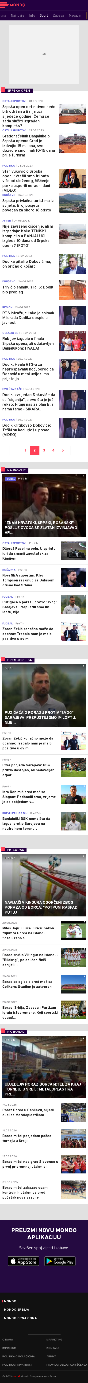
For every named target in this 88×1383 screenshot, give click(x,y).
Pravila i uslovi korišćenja (66, 1365)
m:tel (16, 1376)
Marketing (54, 1340)
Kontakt (53, 1348)
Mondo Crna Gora (20, 1318)
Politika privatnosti (17, 1365)
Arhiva (51, 1357)
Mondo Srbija (16, 1310)
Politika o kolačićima (18, 1357)
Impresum (9, 1348)
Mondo (10, 1301)
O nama (7, 1340)
